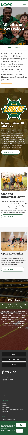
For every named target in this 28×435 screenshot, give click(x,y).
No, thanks (21, 425)
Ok (19, 430)
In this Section (14, 48)
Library (3, 395)
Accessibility (5, 405)
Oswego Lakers (8, 152)
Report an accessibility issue (8, 419)
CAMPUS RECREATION (10, 216)
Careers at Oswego (6, 407)
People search (5, 411)
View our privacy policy (8, 430)
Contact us (4, 390)
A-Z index (4, 403)
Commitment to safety (7, 393)
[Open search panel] (24, 4)
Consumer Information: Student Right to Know (13, 409)
